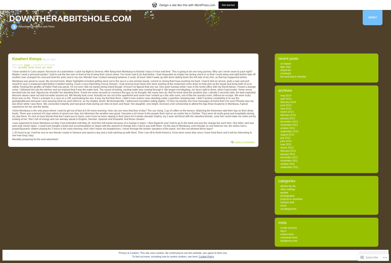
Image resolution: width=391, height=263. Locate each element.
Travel (27, 65)
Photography (287, 195)
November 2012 (289, 124)
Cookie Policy (206, 256)
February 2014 (288, 102)
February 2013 (288, 115)
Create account (288, 227)
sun (44, 67)
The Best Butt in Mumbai (293, 76)
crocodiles (22, 67)
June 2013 (286, 105)
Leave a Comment (244, 142)
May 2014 (285, 95)
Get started (228, 5)
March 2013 (287, 111)
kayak (31, 67)
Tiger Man (285, 66)
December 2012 (289, 121)
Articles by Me (288, 186)
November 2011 (289, 160)
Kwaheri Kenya (26, 59)
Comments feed (288, 237)
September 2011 (289, 167)
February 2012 (288, 151)
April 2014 (286, 98)
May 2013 (285, 108)
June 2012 (286, 141)
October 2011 (287, 164)
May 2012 (285, 144)
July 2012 (285, 137)
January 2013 (287, 118)
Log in (283, 231)
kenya (38, 67)
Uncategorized (288, 208)
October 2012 (287, 128)
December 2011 (289, 157)
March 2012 (287, 147)
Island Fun (285, 70)
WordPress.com (288, 240)
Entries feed (286, 234)
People (284, 192)
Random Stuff (287, 202)
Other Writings (287, 189)
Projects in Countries (291, 199)
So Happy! (285, 63)
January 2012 (287, 154)
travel (49, 67)
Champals (285, 73)
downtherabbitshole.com (70, 18)
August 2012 (287, 134)
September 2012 (289, 131)
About (372, 17)
